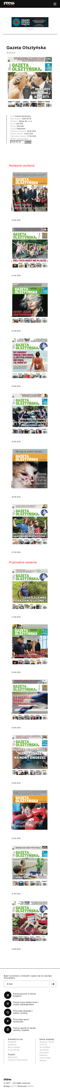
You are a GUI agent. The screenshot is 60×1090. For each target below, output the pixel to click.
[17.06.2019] (30, 589)
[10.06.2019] (30, 921)
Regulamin (13, 1057)
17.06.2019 (31, 136)
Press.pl (43, 1045)
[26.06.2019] (30, 469)
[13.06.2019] (30, 755)
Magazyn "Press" (47, 1042)
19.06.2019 (28, 134)
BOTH (13, 1086)
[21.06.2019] (30, 247)
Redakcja (12, 1042)
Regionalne (21, 129)
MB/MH (30, 1086)
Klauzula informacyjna (18, 1060)
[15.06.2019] (30, 644)
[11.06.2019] (30, 865)
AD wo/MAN (45, 1047)
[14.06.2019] (30, 699)
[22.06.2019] (30, 303)
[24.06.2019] (30, 358)
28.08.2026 (31, 131)
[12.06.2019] (30, 810)
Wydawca (12, 1045)
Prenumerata (14, 1050)
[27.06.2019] (30, 524)
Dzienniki (20, 126)
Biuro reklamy (14, 1047)
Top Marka (44, 1050)
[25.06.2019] (30, 413)
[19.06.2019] (30, 192)
